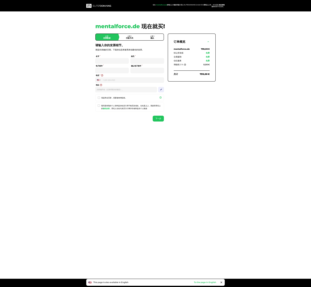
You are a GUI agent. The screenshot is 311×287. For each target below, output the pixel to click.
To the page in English (205, 282)
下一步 (158, 118)
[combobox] (99, 80)
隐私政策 (106, 108)
